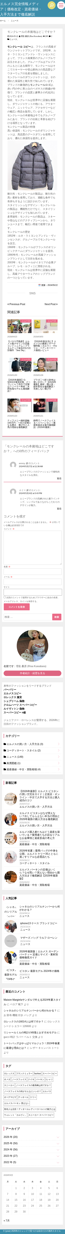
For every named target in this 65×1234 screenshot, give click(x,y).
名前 (7, 566)
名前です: (9, 666)
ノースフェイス (19, 1079)
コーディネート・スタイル (23, 750)
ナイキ (31, 1079)
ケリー (33, 1097)
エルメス (47, 1091)
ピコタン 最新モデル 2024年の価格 (39, 971)
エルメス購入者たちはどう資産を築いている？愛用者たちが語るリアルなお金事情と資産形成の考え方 (39, 835)
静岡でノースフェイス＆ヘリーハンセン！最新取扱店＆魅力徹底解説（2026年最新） (44, 423)
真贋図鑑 (13, 763)
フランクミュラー (24, 1073)
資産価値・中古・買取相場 (23, 769)
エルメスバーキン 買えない (16, 1103)
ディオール (23, 1097)
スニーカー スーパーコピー (41, 1115)
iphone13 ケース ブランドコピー (38, 923)
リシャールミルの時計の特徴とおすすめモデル (30, 1032)
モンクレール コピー (19, 46)
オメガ (7, 1079)
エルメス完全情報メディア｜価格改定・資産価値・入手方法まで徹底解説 (21, 9)
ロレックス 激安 (13, 697)
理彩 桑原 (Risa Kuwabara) (31, 36)
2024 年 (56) (11, 1149)
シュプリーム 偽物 (14, 701)
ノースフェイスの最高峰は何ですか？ (33, 1085)
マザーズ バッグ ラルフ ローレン (38, 937)
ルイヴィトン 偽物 (14, 708)
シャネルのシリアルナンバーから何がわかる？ (30, 1010)
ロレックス (9, 1073)
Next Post (50, 304)
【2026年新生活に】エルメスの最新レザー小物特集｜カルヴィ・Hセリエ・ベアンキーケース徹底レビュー (45, 345)
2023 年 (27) (11, 1156)
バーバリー (10, 689)
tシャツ (49, 1079)
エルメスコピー (12, 693)
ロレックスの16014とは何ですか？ (24, 1021)
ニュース (13, 39)
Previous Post (17, 304)
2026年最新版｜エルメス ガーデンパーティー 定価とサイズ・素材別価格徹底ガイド (39, 954)
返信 (59, 478)
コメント (9, 529)
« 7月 (7, 1220)
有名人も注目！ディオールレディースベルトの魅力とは (29, 1109)
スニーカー (9, 1085)
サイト (7, 587)
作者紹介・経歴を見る (32, 673)
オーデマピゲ (10, 1097)
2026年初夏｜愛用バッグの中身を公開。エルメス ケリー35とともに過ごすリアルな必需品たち (38, 853)
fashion (37, 1073)
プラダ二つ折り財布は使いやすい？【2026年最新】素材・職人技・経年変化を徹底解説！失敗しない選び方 (44, 384)
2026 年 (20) (11, 1137)
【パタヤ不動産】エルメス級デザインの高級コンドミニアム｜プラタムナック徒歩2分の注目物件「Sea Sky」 (19, 345)
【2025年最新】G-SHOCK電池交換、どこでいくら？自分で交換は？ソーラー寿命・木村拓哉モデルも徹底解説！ (19, 385)
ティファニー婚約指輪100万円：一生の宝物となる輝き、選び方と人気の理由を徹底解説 (19, 423)
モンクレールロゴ (40, 84)
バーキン (40, 1079)
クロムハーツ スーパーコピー (20, 704)
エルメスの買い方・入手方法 (24, 744)
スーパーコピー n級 (15, 712)
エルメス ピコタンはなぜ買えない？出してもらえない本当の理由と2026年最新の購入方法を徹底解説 (39, 816)
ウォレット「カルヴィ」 (15, 1115)
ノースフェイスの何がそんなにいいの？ (22, 1091)
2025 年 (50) (11, 1143)
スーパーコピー (50, 1073)
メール (8, 577)
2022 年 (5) (10, 1162)
